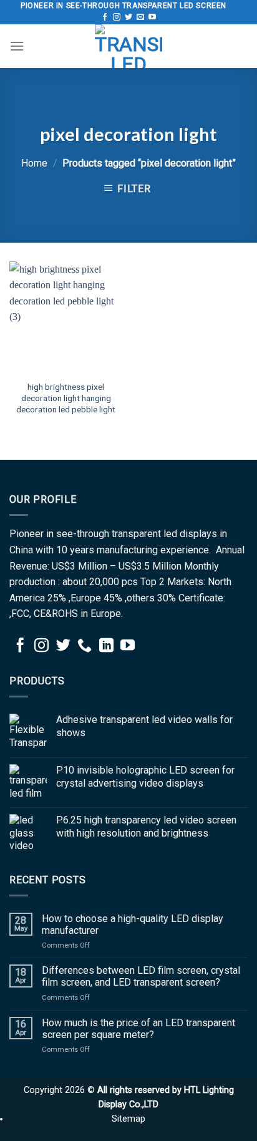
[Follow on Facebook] (105, 17)
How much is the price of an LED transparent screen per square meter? (138, 1029)
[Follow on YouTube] (152, 17)
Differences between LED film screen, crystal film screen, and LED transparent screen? (141, 976)
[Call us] (84, 646)
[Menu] (16, 46)
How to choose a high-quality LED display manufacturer (132, 924)
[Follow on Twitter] (128, 17)
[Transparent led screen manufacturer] (128, 46)
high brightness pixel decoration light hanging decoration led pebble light (65, 398)
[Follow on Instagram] (116, 17)
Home (34, 163)
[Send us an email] (140, 17)
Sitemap (128, 1119)
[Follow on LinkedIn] (106, 646)
